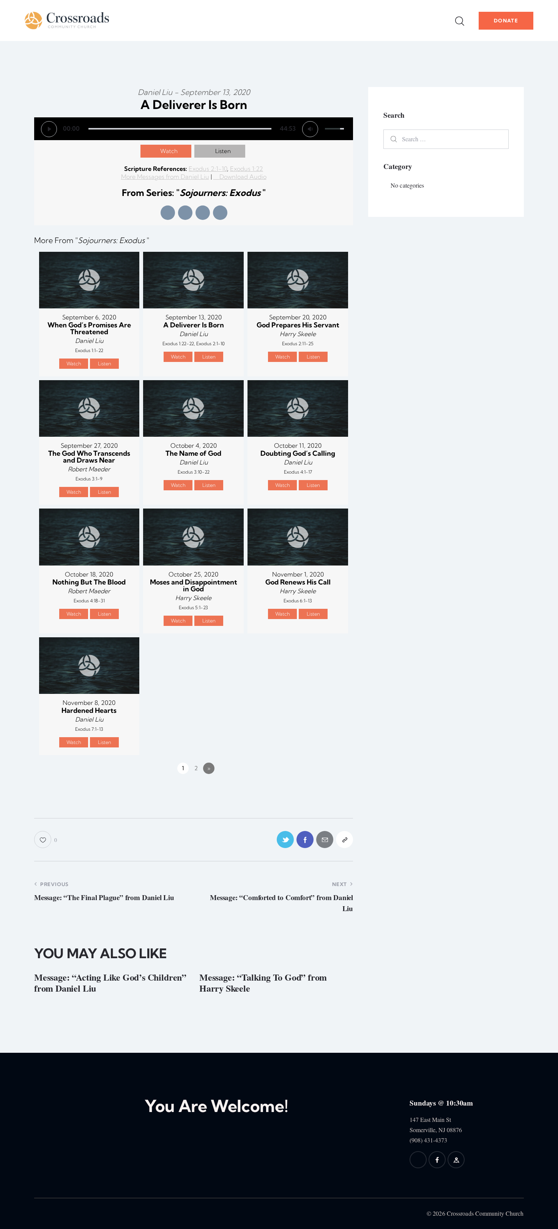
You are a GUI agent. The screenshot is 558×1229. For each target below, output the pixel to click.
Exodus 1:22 (246, 168)
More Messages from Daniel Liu (165, 176)
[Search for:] (446, 138)
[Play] (49, 129)
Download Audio (242, 176)
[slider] (179, 129)
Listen (223, 151)
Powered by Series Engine (325, 789)
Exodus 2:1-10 (208, 168)
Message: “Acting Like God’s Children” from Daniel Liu (110, 983)
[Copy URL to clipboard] (344, 839)
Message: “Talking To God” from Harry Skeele (263, 983)
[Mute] (310, 129)
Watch (169, 151)
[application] (193, 128)
